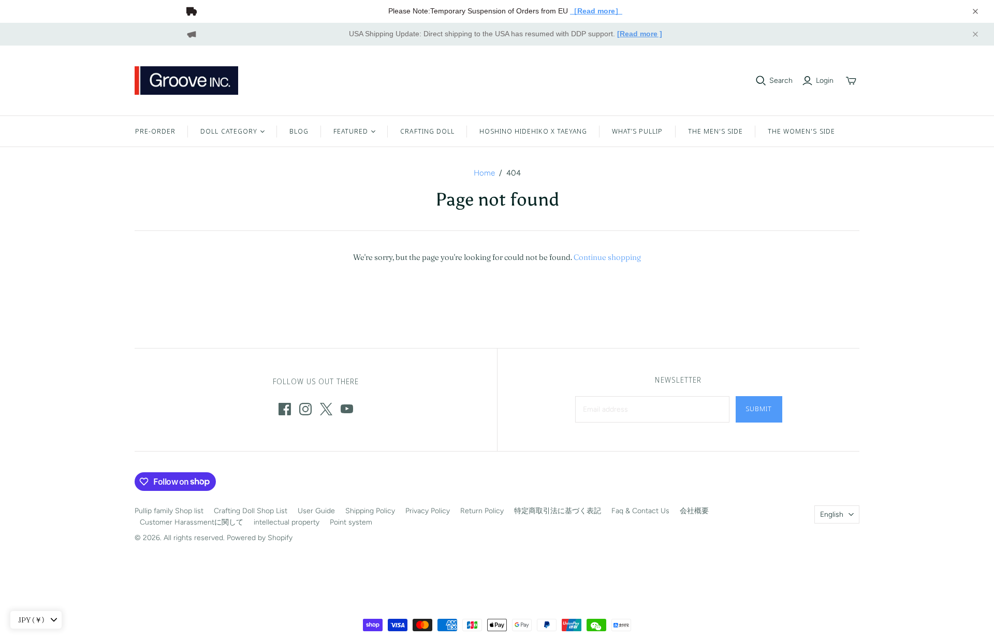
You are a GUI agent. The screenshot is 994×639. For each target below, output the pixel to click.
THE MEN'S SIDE (715, 131)
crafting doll (427, 131)
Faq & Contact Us (640, 510)
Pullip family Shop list (169, 510)
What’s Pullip (637, 131)
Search (781, 80)
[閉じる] (975, 11)
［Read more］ (596, 11)
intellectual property (286, 522)
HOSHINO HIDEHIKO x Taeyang (533, 131)
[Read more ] (639, 34)
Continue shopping (607, 257)
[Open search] (761, 81)
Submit (759, 408)
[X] (326, 409)
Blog (299, 131)
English (831, 514)
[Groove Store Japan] (186, 80)
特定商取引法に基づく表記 (557, 510)
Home (484, 173)
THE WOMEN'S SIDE (801, 131)
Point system (351, 522)
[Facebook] (285, 409)
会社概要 (694, 510)
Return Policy (482, 510)
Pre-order (155, 131)
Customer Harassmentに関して (191, 522)
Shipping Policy (370, 510)
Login (825, 80)
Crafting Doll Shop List (250, 510)
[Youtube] (347, 409)
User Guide (316, 510)
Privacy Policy (427, 510)
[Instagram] (305, 409)
